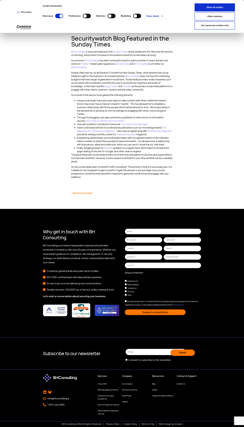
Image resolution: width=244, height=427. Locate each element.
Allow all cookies (214, 7)
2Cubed (178, 424)
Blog (153, 384)
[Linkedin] (45, 392)
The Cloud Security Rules (135, 124)
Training (130, 291)
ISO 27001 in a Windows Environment (105, 120)
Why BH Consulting (129, 390)
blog (107, 86)
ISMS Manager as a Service (108, 390)
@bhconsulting (79, 67)
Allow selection (214, 16)
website (108, 147)
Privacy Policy (178, 305)
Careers (125, 401)
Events (154, 390)
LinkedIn (127, 86)
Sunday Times (120, 51)
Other (129, 295)
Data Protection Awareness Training (108, 412)
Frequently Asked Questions (162, 396)
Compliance (132, 288)
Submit (182, 352)
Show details (152, 16)
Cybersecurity (132, 281)
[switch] (87, 16)
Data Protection (133, 284)
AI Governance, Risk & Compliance (106, 397)
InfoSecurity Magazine (159, 131)
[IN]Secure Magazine (104, 131)
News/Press (126, 396)
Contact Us (181, 384)
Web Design (165, 424)
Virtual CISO (102, 384)
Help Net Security (126, 134)
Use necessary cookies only (214, 25)
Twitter (84, 63)
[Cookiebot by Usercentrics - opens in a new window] (24, 27)
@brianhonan (122, 63)
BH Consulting (78, 51)
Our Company (127, 384)
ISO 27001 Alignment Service (108, 405)
